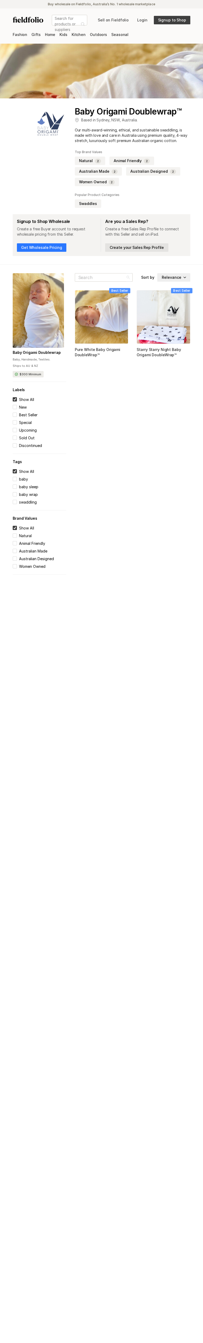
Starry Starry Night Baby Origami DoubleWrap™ (159, 352)
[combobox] (55, 24)
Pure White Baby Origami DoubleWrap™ (97, 352)
